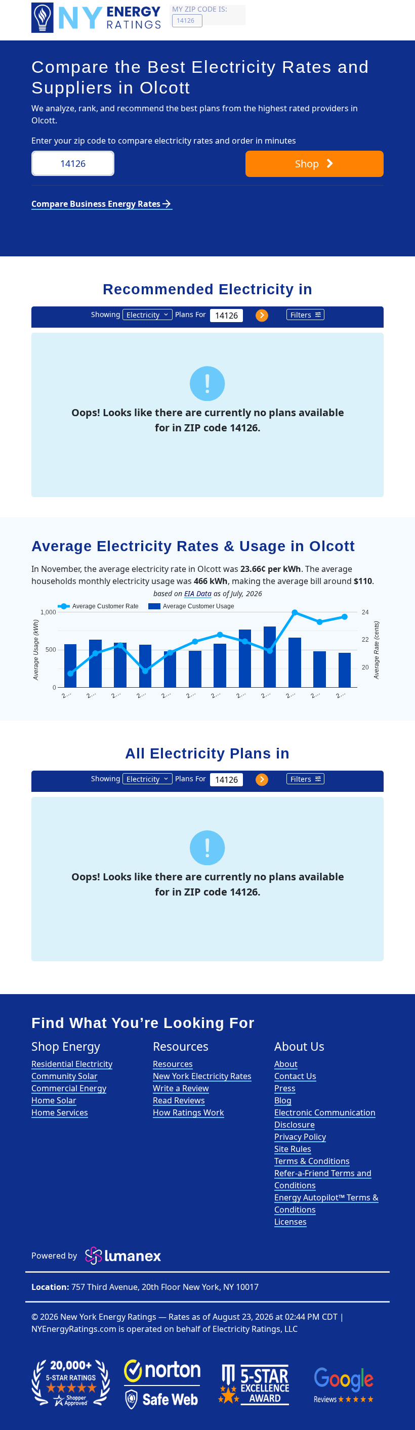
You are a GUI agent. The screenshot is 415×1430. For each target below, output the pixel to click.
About (286, 1063)
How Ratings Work (188, 1112)
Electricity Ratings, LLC (255, 1328)
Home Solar (53, 1100)
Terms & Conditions (312, 1161)
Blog (283, 1100)
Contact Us (295, 1076)
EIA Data (198, 593)
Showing (105, 314)
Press (285, 1088)
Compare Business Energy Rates (102, 204)
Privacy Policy (300, 1136)
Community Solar (64, 1076)
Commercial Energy (68, 1088)
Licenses (290, 1221)
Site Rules (292, 1148)
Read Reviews (179, 1100)
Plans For (190, 314)
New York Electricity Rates (202, 1076)
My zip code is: (199, 9)
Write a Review (181, 1088)
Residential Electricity (71, 1063)
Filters (300, 315)
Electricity (143, 315)
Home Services (59, 1112)
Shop (308, 163)
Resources (173, 1063)
